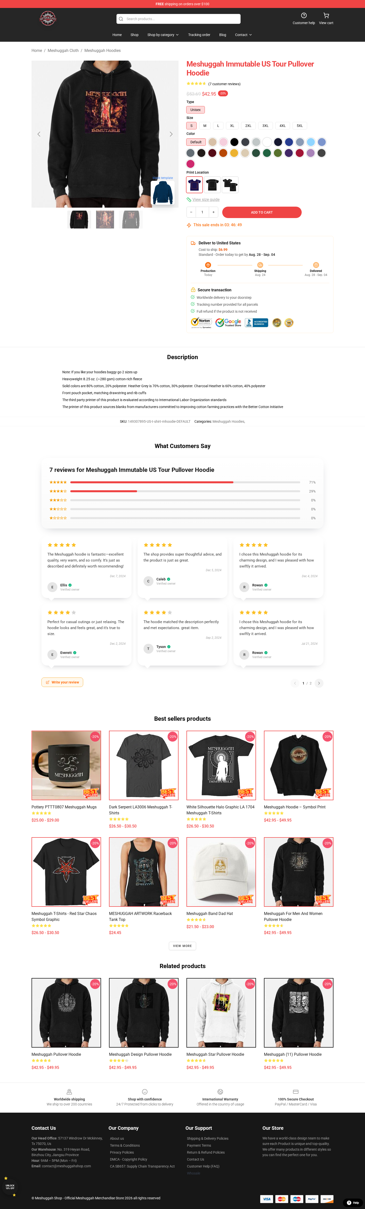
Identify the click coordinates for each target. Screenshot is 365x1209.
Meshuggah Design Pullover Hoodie (140, 1054)
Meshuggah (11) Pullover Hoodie (293, 1054)
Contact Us (195, 1159)
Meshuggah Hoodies (102, 50)
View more (182, 946)
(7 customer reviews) (224, 84)
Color (190, 134)
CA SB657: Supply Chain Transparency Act (142, 1166)
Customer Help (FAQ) (203, 1166)
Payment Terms (199, 1145)
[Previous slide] (39, 134)
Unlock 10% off (10, 1187)
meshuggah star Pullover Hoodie (215, 1054)
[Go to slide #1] (79, 219)
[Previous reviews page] (295, 683)
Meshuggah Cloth (63, 50)
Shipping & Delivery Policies (207, 1138)
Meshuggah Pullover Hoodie (56, 1054)
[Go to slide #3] (131, 219)
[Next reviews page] (319, 683)
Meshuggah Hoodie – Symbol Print (295, 807)
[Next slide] (171, 134)
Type (190, 102)
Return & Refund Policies (206, 1152)
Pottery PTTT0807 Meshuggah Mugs (64, 807)
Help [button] (356, 1203)
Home (37, 50)
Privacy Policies (122, 1152)
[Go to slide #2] (105, 219)
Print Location (197, 172)
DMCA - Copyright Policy (128, 1159)
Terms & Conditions (125, 1145)
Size (189, 118)
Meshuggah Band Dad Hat (209, 913)
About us (117, 1138)
